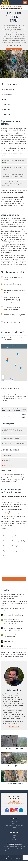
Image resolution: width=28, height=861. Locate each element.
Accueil (2, 6)
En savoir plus (13, 726)
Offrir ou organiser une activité (14, 825)
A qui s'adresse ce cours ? (11, 84)
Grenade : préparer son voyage (14, 851)
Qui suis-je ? (19, 859)
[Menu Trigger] (25, 2)
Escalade (14, 821)
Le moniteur (7, 114)
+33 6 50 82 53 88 (14, 802)
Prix (5, 99)
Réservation (14, 50)
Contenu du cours (9, 89)
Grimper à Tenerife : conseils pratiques (14, 847)
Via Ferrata (21, 6)
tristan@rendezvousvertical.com (14, 514)
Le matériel (7, 109)
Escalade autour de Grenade (14, 849)
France (14, 835)
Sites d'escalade (8, 94)
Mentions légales (10, 859)
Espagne (14, 837)
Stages (14, 828)
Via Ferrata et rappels (11, 6)
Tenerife (14, 839)
